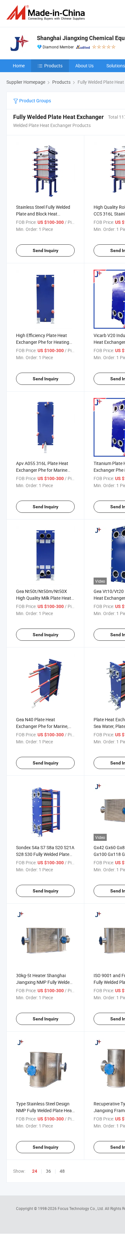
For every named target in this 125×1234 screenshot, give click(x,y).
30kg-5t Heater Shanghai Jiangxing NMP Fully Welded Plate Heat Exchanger (44, 982)
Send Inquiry (45, 250)
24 (34, 1171)
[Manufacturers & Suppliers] (46, 12)
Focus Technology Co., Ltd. (81, 1208)
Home (19, 66)
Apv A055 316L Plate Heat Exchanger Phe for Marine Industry (42, 470)
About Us (84, 66)
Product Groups (34, 100)
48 (62, 1171)
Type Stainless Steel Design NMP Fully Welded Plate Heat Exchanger (44, 1110)
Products (53, 66)
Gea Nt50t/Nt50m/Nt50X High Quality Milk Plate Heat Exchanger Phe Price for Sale (44, 598)
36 (48, 1171)
